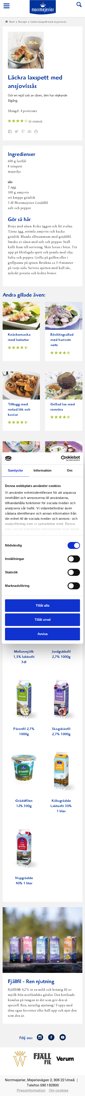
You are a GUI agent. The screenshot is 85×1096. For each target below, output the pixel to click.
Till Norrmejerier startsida (43, 7)
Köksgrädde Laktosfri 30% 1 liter (61, 806)
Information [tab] (42, 470)
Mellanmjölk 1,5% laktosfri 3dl (24, 657)
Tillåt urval (43, 619)
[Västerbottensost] (20, 1058)
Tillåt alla (42, 605)
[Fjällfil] (42, 1058)
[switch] (74, 558)
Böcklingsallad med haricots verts (61, 340)
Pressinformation (31, 1091)
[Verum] (65, 1058)
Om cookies (58, 1091)
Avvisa (42, 634)
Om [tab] (69, 470)
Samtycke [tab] (15, 470)
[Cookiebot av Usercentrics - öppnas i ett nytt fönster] (61, 458)
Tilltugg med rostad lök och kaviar (19, 410)
